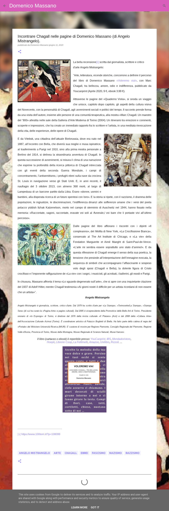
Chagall (71, 452)
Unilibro (104, 342)
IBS (109, 339)
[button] (20, 52)
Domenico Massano (32, 6)
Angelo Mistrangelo (34, 452)
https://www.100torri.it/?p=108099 (40, 434)
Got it (95, 507)
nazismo (115, 452)
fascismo (98, 452)
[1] (97, 62)
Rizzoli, (115, 342)
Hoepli (51, 342)
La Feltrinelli (80, 342)
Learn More (79, 507)
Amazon (94, 342)
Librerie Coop (64, 342)
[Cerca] (61, 6)
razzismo (132, 452)
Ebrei (84, 452)
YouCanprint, (98, 339)
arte (57, 452)
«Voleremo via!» (127, 80)
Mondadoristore (121, 339)
